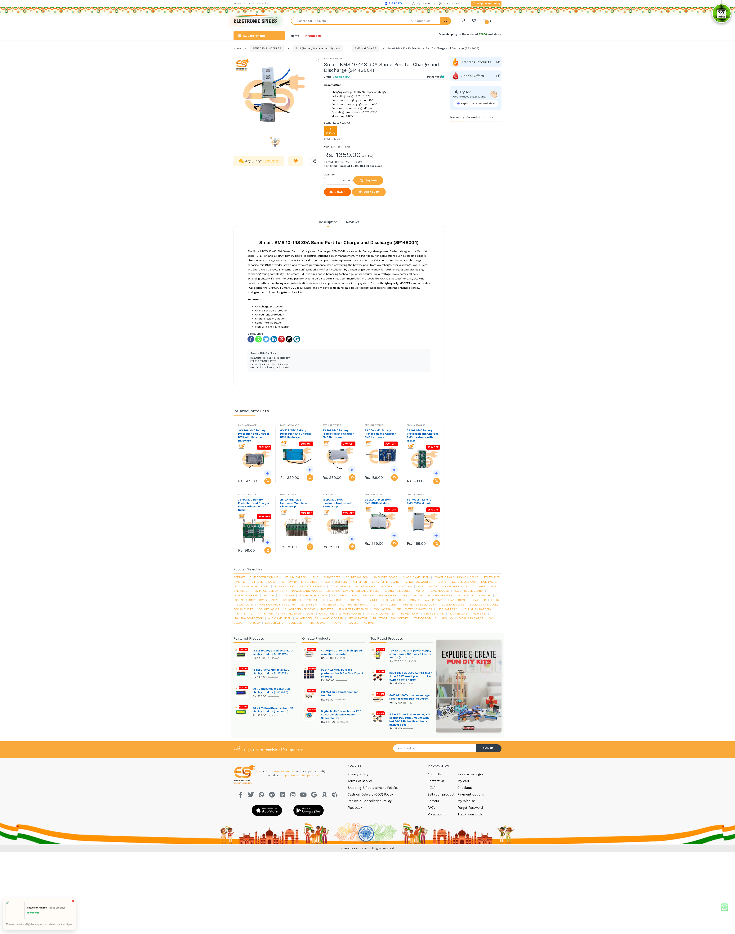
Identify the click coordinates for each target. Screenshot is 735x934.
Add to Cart (371, 191)
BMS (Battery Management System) (318, 48)
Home (295, 35)
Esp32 (495, 599)
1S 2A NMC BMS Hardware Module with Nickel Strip (338, 503)
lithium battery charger (300, 581)
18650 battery (284, 586)
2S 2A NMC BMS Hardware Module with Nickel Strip (295, 503)
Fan (354, 595)
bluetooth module (264, 577)
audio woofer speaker (346, 599)
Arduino (447, 618)
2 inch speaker (350, 613)
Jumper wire (458, 613)
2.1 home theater (264, 581)
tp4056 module (425, 618)
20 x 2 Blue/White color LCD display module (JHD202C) (271, 690)
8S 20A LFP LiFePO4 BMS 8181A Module (378, 501)
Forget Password (470, 807)
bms (420, 586)
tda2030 (254, 622)
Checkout (464, 788)
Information (313, 35)
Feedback (355, 807)
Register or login (470, 774)
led (327, 581)
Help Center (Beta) (488, 3)
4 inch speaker (307, 618)
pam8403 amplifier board (276, 604)
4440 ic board (333, 618)
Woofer (386, 586)
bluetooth (245, 604)
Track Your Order (453, 3)
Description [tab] (328, 222)
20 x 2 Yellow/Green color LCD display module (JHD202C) (272, 709)
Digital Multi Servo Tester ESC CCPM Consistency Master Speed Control (341, 714)
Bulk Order (337, 191)
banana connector (249, 618)
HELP (431, 788)
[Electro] (256, 20)
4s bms (369, 622)
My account (436, 814)
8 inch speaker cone (300, 609)
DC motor (405, 586)
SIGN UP (488, 748)
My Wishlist (466, 801)
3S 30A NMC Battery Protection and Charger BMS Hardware (338, 434)
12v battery (308, 604)
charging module (397, 590)
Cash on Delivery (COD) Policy (370, 794)
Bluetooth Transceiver (390, 618)
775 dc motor (340, 586)
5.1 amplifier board (313, 595)
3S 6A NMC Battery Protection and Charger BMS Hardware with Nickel (253, 504)
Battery (341, 581)
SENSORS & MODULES (266, 48)
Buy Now (371, 180)
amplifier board (385, 577)
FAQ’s (431, 807)
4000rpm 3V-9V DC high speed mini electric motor (341, 652)
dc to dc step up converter (304, 599)
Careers (433, 801)
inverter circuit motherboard (345, 604)
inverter (326, 609)
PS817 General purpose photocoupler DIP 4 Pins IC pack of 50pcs (342, 673)
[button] (425, 21)
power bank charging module (456, 577)
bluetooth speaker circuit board (394, 599)
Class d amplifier (416, 577)
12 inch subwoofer (418, 581)
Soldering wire (453, 604)
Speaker (240, 577)
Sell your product (441, 794)
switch (268, 595)
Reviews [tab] (352, 222)
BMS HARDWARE (365, 48)
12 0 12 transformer (353, 609)
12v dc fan (286, 595)
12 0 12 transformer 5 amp (456, 581)
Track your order (470, 814)
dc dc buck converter (474, 595)
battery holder (385, 604)
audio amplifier (279, 618)
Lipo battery (446, 609)
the (315, 577)
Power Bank (410, 613)
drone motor (434, 613)
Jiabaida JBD (341, 76)
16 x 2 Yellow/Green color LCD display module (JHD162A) (272, 652)
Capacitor (326, 613)
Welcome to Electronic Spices (252, 3)
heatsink (479, 613)
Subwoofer (332, 577)
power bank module (307, 590)
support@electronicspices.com (300, 775)
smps (310, 613)
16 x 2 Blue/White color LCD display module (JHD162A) (271, 671)
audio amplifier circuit (252, 586)
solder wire (274, 622)
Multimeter (489, 581)
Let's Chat (271, 161)
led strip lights (312, 586)
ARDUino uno (316, 622)
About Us (434, 774)
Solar (239, 599)
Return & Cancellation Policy (370, 801)
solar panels (365, 586)
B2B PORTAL (396, 3)
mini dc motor (412, 595)
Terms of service (360, 781)
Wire (482, 586)
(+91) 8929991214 (285, 771)
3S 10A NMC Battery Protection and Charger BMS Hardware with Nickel (422, 435)
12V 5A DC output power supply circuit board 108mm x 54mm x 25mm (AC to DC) (410, 654)
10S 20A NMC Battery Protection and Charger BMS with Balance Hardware (253, 435)
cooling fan (382, 609)
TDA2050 (352, 622)
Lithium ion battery (476, 609)
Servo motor (358, 618)
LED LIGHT (339, 595)
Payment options (470, 794)
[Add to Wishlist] (295, 161)
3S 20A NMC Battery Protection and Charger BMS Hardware (380, 434)
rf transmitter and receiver (279, 613)
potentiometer (246, 595)
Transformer (457, 599)
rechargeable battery (270, 590)
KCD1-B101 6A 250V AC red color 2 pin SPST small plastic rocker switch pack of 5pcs (410, 676)
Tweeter (479, 599)
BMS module (440, 590)
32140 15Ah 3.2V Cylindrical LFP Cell (353, 590)
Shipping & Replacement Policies (373, 788)
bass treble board (468, 590)
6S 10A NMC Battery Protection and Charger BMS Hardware (295, 434)
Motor (420, 590)
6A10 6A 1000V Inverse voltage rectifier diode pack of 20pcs (409, 697)
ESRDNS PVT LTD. (356, 848)
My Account (423, 3)
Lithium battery (295, 577)
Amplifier (360, 581)
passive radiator (470, 618)
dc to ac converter (380, 613)
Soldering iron (357, 577)
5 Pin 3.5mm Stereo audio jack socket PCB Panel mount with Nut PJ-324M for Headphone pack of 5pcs (409, 719)
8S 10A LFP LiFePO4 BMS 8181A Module (420, 501)
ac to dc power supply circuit (451, 586)
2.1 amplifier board (385, 581)
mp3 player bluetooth (419, 604)
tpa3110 (336, 622)
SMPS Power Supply (263, 599)
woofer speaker (440, 595)
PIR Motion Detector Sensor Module (339, 693)
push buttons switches (414, 609)
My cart (463, 781)
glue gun (295, 622)
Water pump (433, 599)
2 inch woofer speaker (379, 595)
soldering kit (269, 609)
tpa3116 (240, 613)
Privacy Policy (358, 774)
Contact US (436, 781)
